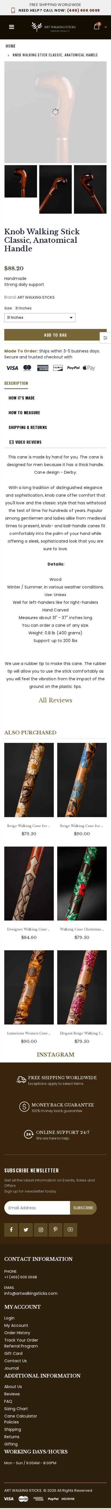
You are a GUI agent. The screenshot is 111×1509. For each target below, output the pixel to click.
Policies (11, 1422)
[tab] (16, 383)
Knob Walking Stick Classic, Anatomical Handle (42, 240)
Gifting (11, 1444)
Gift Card (13, 1353)
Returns (11, 1437)
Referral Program (21, 1346)
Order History (17, 1333)
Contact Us (15, 1361)
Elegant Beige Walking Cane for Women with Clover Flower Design (82, 1033)
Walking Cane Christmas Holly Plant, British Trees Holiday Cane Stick (82, 929)
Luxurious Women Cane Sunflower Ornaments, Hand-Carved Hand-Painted (29, 1033)
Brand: (10, 297)
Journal (11, 1368)
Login (9, 1318)
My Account (16, 1325)
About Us (13, 1386)
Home (11, 46)
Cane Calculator (20, 1416)
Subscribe (83, 1208)
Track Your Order (21, 1340)
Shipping (12, 1429)
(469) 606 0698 (59, 10)
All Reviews (55, 700)
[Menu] (11, 27)
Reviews (12, 1394)
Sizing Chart (16, 1409)
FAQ (8, 1401)
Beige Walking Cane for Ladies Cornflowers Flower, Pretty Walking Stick (82, 826)
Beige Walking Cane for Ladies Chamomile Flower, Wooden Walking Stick (29, 826)
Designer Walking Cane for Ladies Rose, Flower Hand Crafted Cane (29, 929)
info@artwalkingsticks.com (30, 1293)
